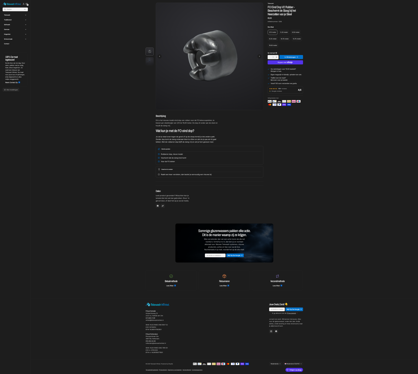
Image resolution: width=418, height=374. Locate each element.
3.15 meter (272, 32)
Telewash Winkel (155, 364)
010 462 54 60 (151, 341)
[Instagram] (271, 331)
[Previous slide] (159, 56)
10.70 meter (285, 39)
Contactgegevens (197, 370)
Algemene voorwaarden (175, 370)
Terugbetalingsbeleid (152, 370)
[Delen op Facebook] (158, 206)
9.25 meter (273, 39)
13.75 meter (297, 39)
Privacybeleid (291, 313)
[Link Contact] (15, 69)
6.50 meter (296, 32)
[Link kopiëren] (163, 206)
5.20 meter (284, 32)
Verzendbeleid (186, 370)
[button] (26, 4)
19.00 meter (273, 45)
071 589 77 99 (150, 318)
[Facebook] (276, 331)
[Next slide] (259, 56)
